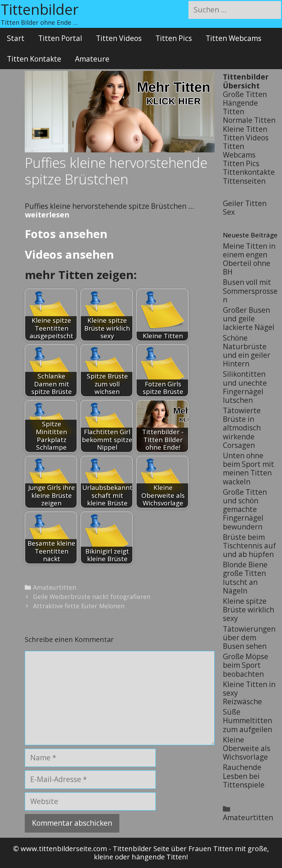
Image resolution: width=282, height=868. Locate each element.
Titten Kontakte (34, 59)
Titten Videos (119, 38)
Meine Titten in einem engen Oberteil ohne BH (249, 259)
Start (15, 38)
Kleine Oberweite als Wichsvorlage (246, 748)
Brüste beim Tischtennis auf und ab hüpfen (249, 545)
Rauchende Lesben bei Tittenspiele (243, 775)
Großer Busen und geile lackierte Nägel (248, 318)
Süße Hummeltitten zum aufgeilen (247, 720)
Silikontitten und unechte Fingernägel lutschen (245, 387)
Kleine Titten (245, 129)
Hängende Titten (240, 107)
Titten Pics (173, 38)
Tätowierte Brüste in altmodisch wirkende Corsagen (242, 428)
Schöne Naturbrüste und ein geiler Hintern (246, 351)
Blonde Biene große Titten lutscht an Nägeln (245, 578)
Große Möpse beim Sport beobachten (245, 665)
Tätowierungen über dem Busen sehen (249, 637)
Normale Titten (249, 120)
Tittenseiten (244, 181)
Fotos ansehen (66, 234)
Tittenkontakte (249, 172)
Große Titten (245, 94)
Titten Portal (60, 38)
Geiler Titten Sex (245, 208)
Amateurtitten (54, 587)
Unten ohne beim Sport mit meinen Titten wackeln (248, 468)
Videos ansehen (69, 254)
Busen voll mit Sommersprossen (250, 290)
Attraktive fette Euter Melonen (78, 606)
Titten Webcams (233, 38)
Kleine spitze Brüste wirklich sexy (248, 609)
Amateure (92, 59)
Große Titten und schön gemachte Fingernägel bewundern (245, 509)
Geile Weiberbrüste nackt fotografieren (91, 596)
